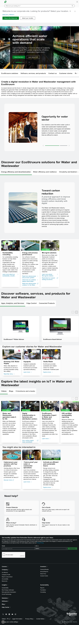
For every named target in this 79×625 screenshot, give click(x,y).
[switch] (3, 622)
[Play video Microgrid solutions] (50, 245)
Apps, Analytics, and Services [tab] (12, 303)
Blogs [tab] (11, 391)
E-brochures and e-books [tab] (25, 391)
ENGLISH (5, 14)
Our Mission (5, 572)
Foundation (43, 590)
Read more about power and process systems (29, 276)
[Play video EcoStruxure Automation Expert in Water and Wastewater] (50, 406)
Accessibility (5, 579)
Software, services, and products (33, 73)
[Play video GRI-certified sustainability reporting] (69, 406)
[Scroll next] (78, 73)
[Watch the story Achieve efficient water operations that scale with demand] (18, 57)
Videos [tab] (3, 391)
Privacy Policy (40, 542)
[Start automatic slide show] (29, 62)
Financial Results (44, 569)
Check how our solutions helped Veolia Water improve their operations (29, 280)
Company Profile (6, 574)
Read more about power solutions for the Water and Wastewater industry (29, 284)
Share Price (43, 573)
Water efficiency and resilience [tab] (45, 172)
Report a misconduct (7, 576)
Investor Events (44, 575)
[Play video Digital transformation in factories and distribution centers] (30, 406)
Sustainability (5, 587)
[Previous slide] (13, 62)
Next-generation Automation (9, 592)
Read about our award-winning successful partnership (48, 278)
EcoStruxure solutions (9, 73)
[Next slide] (26, 62)
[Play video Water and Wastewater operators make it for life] (10, 406)
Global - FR (5, 619)
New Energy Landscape (8, 590)
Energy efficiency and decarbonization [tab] (16, 172)
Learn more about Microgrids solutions (47, 275)
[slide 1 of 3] (19, 62)
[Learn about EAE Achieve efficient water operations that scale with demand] (33, 57)
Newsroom (4, 581)
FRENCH (11, 14)
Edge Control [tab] (31, 303)
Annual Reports (44, 571)
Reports (42, 587)
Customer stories (65, 73)
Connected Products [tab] (47, 303)
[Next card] (76, 312)
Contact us (52, 73)
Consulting (43, 592)
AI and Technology (6, 594)
